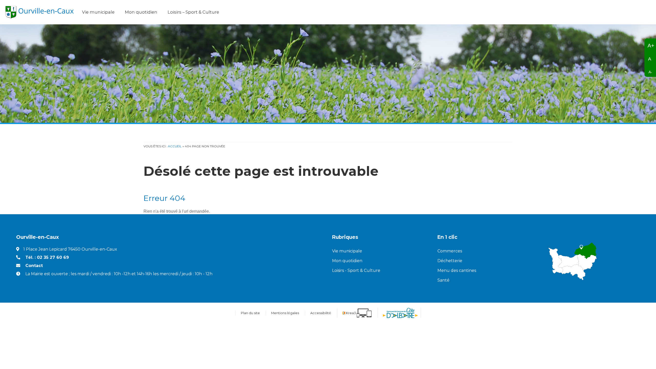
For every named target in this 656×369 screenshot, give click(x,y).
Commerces (449, 251)
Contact (34, 265)
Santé (443, 280)
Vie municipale (347, 251)
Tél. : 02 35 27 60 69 (47, 257)
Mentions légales (285, 313)
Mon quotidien (347, 260)
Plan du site (250, 313)
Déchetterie (449, 260)
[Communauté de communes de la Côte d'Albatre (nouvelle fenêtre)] (400, 313)
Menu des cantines (456, 270)
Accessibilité (320, 313)
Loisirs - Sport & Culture (356, 270)
